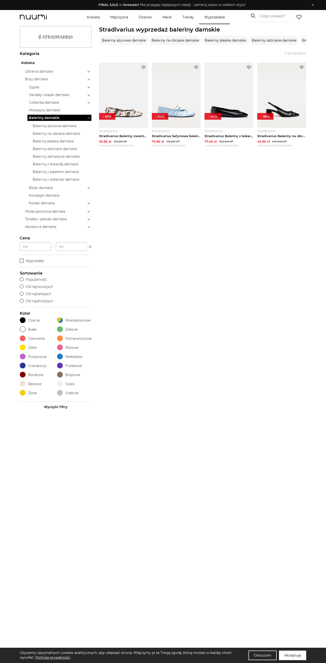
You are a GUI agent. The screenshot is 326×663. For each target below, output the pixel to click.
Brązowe (72, 375)
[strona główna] (41, 17)
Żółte (32, 347)
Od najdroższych (39, 301)
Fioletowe (73, 366)
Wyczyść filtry (56, 407)
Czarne (34, 320)
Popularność (36, 279)
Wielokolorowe (77, 320)
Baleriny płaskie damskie (225, 40)
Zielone (71, 329)
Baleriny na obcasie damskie (175, 40)
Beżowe (34, 384)
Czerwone (36, 338)
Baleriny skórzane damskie (274, 40)
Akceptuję (292, 655)
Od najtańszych (38, 294)
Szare (69, 384)
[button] (159, 5)
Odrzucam (262, 655)
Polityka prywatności (52, 657)
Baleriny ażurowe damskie (124, 40)
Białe (32, 329)
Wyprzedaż (35, 261)
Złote (32, 393)
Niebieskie (73, 357)
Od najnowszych (39, 287)
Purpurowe (37, 357)
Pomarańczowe (78, 338)
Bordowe (35, 375)
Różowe (72, 347)
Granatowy (37, 366)
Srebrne (72, 393)
